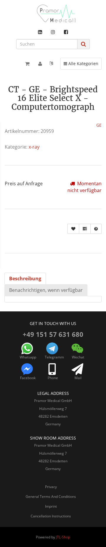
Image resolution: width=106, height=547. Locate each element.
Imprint (51, 506)
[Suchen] (83, 44)
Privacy (51, 486)
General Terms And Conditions (51, 496)
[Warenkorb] (27, 63)
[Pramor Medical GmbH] (53, 13)
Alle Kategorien (80, 63)
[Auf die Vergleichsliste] (85, 229)
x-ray (34, 147)
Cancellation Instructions (51, 516)
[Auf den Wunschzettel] (73, 229)
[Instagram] (53, 32)
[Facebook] (65, 32)
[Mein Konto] (40, 63)
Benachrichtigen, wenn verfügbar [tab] (46, 290)
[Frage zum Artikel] (96, 229)
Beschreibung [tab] (25, 278)
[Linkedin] (40, 32)
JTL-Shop (63, 537)
